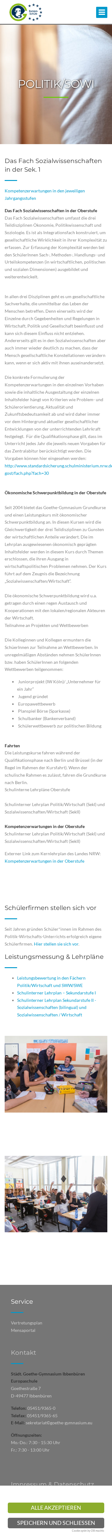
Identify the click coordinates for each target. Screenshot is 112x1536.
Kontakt (23, 1352)
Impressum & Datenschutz (52, 1484)
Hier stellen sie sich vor (56, 943)
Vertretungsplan (26, 1322)
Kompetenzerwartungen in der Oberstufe (44, 861)
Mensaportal (23, 1330)
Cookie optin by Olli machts (88, 1530)
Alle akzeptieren (56, 1507)
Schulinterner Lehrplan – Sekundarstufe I (56, 992)
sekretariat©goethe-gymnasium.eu (59, 1422)
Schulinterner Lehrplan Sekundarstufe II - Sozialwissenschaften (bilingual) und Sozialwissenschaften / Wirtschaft (56, 1008)
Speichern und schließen (56, 1523)
